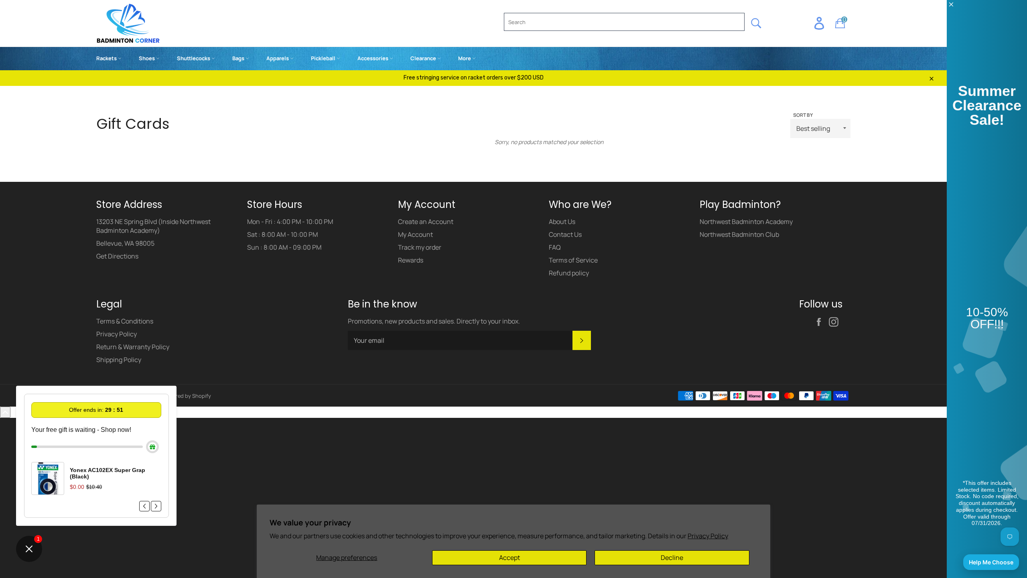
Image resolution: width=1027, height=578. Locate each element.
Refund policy (569, 273)
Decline (672, 557)
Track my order (419, 247)
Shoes (147, 58)
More (465, 58)
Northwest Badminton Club (739, 234)
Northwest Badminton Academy (746, 221)
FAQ (555, 247)
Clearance (423, 58)
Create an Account (425, 221)
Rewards (410, 260)
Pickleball (324, 58)
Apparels (278, 58)
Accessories (373, 58)
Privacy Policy (708, 535)
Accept (509, 557)
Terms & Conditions (124, 321)
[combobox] (624, 22)
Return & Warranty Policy (132, 346)
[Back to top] (5, 412)
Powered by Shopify (186, 395)
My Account (415, 234)
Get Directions (117, 256)
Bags (239, 58)
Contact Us (565, 234)
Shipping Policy (118, 359)
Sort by (803, 115)
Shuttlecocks (194, 58)
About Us (562, 221)
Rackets (107, 58)
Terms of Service (573, 260)
